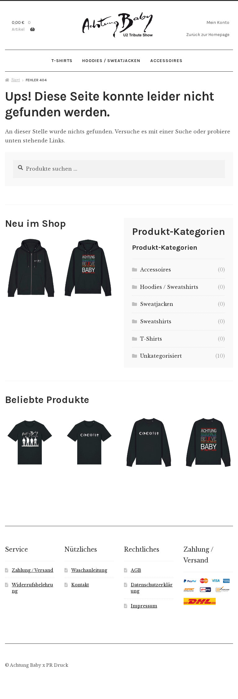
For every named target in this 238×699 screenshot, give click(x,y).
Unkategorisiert (161, 356)
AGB (136, 570)
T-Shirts (62, 60)
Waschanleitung (89, 570)
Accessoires (166, 60)
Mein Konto (217, 22)
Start (15, 80)
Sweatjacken (156, 304)
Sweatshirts (155, 321)
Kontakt (80, 585)
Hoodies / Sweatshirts (169, 287)
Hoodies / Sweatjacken (111, 60)
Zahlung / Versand (32, 570)
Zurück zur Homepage (207, 34)
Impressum (144, 606)
